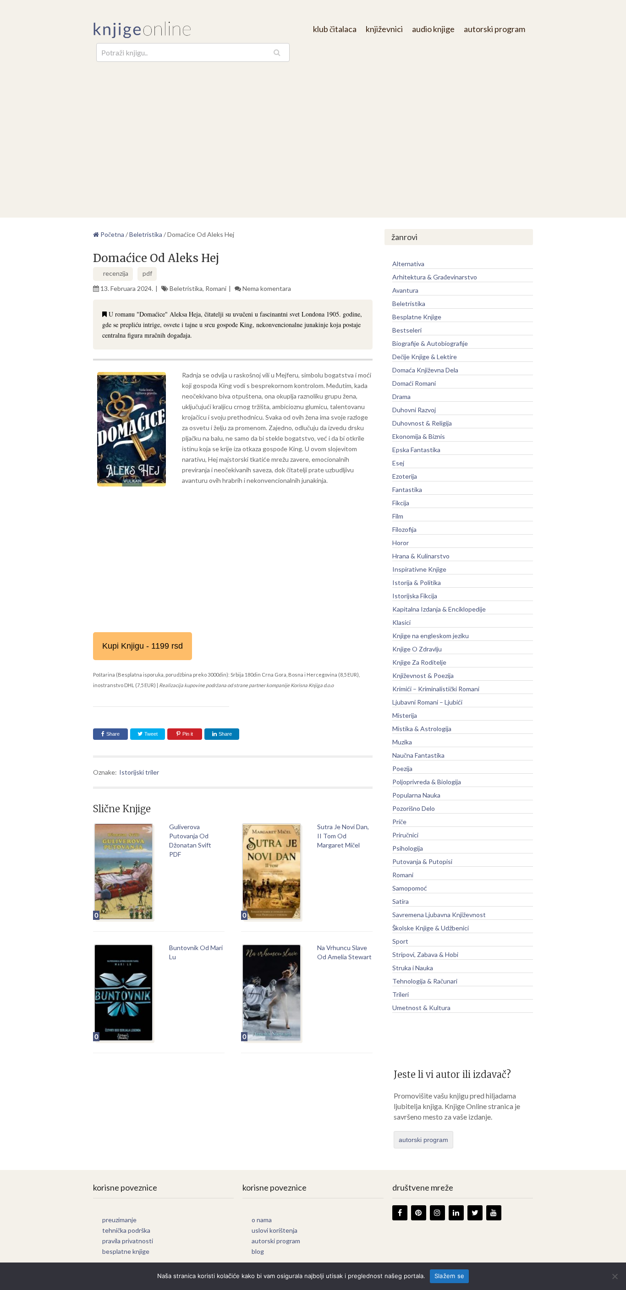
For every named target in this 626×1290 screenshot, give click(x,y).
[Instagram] (437, 1212)
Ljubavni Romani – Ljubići (427, 702)
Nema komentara (266, 288)
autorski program (494, 29)
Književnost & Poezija (423, 675)
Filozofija (404, 529)
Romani (215, 288)
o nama (262, 1220)
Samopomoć (409, 888)
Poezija (402, 768)
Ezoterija (404, 476)
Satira (400, 901)
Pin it (187, 734)
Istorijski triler (139, 772)
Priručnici (405, 835)
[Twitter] (475, 1212)
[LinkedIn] (456, 1212)
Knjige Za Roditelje (419, 662)
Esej (398, 463)
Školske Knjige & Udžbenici (430, 928)
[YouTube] (493, 1212)
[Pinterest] (418, 1212)
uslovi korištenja (274, 1230)
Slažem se (449, 1275)
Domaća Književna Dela (425, 370)
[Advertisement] (313, 130)
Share (113, 734)
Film (397, 516)
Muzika (402, 742)
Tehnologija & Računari (424, 981)
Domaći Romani (414, 383)
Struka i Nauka (412, 968)
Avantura (405, 290)
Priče (399, 821)
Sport (400, 941)
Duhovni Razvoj (414, 410)
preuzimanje (119, 1220)
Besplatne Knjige (416, 317)
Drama (401, 396)
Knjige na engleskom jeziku (430, 636)
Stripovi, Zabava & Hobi (425, 954)
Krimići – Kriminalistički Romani (435, 689)
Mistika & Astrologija (421, 728)
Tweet (150, 734)
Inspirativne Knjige (419, 569)
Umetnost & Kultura (421, 1007)
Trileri (400, 994)
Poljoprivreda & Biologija (426, 782)
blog (258, 1251)
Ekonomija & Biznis (418, 436)
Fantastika (407, 489)
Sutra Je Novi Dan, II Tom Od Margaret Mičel (343, 836)
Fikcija (400, 503)
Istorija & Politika (416, 582)
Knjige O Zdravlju (417, 649)
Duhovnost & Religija (422, 423)
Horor (400, 543)
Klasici (401, 622)
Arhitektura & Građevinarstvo (434, 277)
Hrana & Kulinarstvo (421, 556)
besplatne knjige (125, 1251)
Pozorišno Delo (413, 808)
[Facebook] (399, 1212)
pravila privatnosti (127, 1241)
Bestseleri (407, 330)
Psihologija (407, 848)
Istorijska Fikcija (414, 596)
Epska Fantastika (416, 450)
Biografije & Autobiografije (430, 343)
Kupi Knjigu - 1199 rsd (142, 645)
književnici (384, 29)
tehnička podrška (126, 1230)
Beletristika (186, 288)
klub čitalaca (335, 29)
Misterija (404, 715)
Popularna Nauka (416, 795)
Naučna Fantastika (418, 755)
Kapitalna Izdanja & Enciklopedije (439, 609)
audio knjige (433, 29)
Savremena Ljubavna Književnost (439, 914)
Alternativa (408, 264)
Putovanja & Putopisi (422, 861)
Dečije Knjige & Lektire (424, 357)
